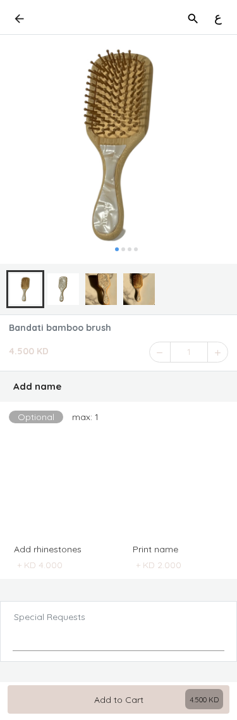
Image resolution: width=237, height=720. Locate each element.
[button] (118, 386)
